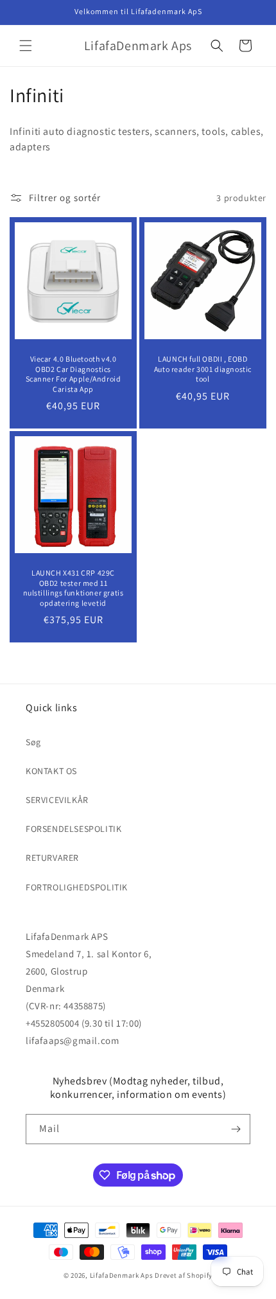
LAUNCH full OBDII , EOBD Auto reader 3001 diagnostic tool (203, 369)
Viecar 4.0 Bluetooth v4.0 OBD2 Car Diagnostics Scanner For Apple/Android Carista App (73, 374)
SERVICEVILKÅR (57, 800)
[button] (26, 45)
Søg (33, 742)
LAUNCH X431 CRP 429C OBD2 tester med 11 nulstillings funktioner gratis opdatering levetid (73, 588)
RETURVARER (52, 857)
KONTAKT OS (51, 771)
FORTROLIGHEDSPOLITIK (77, 887)
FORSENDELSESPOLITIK (73, 829)
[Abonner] (235, 1129)
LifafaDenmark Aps (121, 1275)
